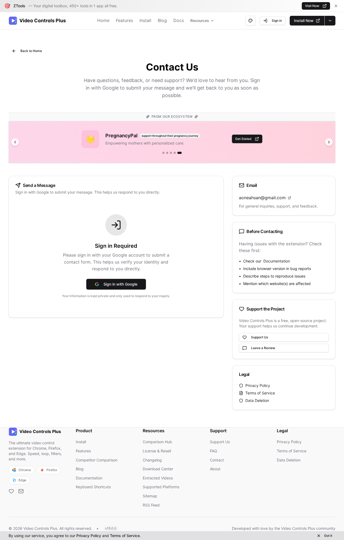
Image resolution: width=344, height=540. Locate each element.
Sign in (277, 21)
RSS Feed (151, 505)
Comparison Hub (157, 441)
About (215, 469)
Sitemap (150, 496)
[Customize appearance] (250, 20)
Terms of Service (260, 393)
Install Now (304, 20)
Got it (328, 536)
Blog (162, 20)
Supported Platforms (161, 486)
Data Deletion (257, 400)
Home (103, 20)
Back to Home (31, 51)
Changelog (152, 460)
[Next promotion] (329, 142)
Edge (22, 480)
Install (145, 20)
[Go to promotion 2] (167, 153)
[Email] (21, 491)
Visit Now (312, 6)
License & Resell (157, 451)
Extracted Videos (158, 478)
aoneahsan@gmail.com (262, 197)
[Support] (11, 491)
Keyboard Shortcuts (93, 486)
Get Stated (243, 139)
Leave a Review (263, 348)
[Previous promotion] (15, 142)
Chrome (25, 470)
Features (124, 20)
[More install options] (329, 20)
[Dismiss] (336, 6)
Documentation (276, 261)
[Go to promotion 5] (179, 153)
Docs (178, 20)
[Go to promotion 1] (163, 153)
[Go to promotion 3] (171, 153)
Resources (199, 20)
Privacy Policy (257, 385)
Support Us (259, 337)
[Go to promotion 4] (175, 153)
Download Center (158, 469)
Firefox (51, 470)
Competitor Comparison (96, 460)
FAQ (213, 451)
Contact (217, 460)
